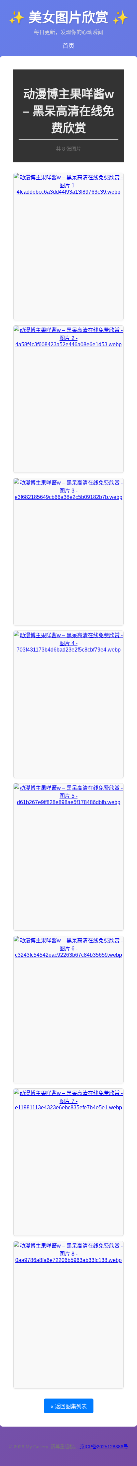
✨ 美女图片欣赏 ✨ (68, 17)
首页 (68, 45)
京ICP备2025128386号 (104, 1446)
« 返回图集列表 (69, 1406)
